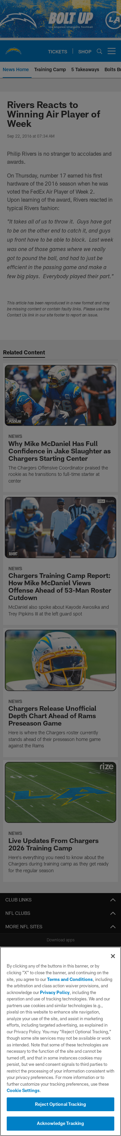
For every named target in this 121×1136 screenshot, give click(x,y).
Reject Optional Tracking (60, 1104)
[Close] (113, 956)
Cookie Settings (23, 1090)
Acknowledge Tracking (60, 1123)
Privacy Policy (55, 992)
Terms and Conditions (70, 979)
